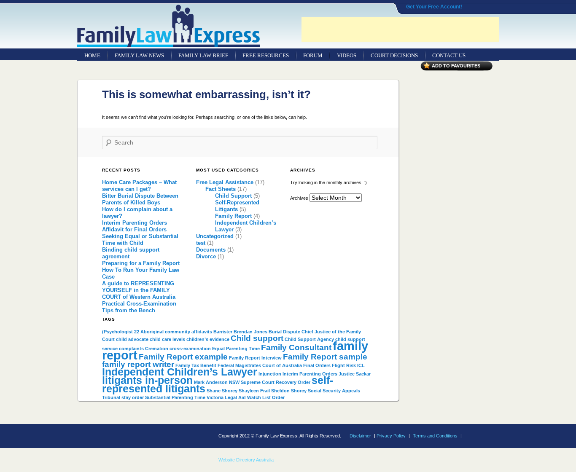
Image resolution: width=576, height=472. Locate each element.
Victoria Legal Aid (226, 397)
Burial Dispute (284, 331)
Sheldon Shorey (289, 390)
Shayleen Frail (254, 390)
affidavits (201, 331)
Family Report (233, 216)
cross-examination (190, 348)
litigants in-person (147, 380)
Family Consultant (296, 347)
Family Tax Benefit (195, 365)
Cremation (156, 348)
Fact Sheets (220, 189)
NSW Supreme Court (252, 382)
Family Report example (183, 356)
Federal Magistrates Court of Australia (260, 365)
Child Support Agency (309, 339)
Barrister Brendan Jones (240, 331)
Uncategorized (215, 236)
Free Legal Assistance (224, 182)
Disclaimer (360, 435)
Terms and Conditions (435, 435)
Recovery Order (293, 382)
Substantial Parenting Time (175, 397)
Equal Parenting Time (236, 348)
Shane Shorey (222, 390)
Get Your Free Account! (434, 7)
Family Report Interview (255, 357)
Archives (299, 198)
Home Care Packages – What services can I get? (139, 185)
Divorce (206, 256)
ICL (361, 365)
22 (136, 331)
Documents (211, 250)
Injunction (269, 373)
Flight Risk (344, 365)
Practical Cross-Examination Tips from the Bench (139, 307)
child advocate (132, 339)
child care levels (167, 339)
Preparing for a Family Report (141, 263)
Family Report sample (325, 356)
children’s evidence (207, 339)
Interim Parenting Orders (134, 223)
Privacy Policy (391, 435)
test (200, 243)
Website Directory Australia (246, 459)
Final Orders (317, 365)
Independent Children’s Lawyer (179, 372)
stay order (132, 397)
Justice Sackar (355, 373)
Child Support (233, 196)
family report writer (138, 364)
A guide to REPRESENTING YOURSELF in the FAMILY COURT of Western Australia (138, 290)
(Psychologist (117, 331)
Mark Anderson (211, 382)
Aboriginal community (165, 331)
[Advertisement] (400, 29)
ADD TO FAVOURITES (456, 65)
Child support (257, 338)
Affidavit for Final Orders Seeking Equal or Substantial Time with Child (140, 236)
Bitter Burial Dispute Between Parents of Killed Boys (140, 199)
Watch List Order (266, 397)
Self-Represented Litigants (237, 205)
